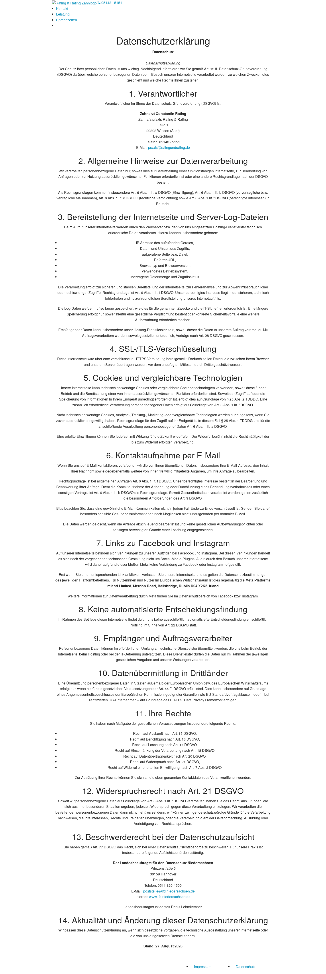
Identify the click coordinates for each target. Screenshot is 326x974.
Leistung (63, 14)
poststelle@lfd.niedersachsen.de (169, 891)
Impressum (202, 966)
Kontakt (62, 8)
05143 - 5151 (111, 2)
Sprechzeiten (66, 19)
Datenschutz (245, 966)
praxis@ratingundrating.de (169, 147)
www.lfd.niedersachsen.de (169, 896)
